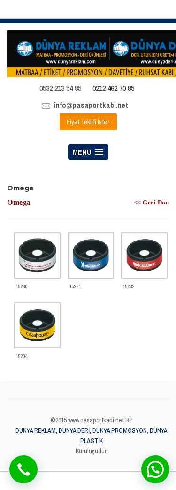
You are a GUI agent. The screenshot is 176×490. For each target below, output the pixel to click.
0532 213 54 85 (60, 88)
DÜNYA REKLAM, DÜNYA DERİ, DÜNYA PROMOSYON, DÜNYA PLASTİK (91, 435)
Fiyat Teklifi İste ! (88, 122)
